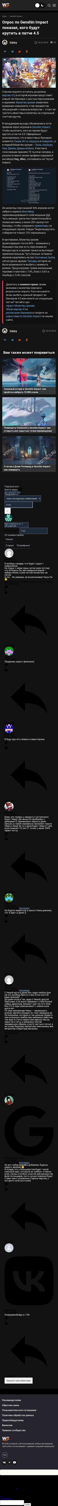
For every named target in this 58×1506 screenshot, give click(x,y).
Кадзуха (34, 141)
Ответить (6, 1499)
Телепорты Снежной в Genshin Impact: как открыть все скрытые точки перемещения (28, 429)
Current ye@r (12, 530)
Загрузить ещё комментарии (18, 1380)
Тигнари (32, 261)
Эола (38, 144)
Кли (4, 148)
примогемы (41, 225)
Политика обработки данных (18, 1415)
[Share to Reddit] (19, 51)
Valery (13, 42)
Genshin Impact (16, 16)
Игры (4, 16)
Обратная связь (10, 1405)
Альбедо (47, 144)
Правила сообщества (13, 1430)
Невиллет (47, 141)
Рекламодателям (11, 1400)
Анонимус (24, 908)
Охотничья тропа (44, 257)
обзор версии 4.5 (16, 309)
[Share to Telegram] (12, 51)
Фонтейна (28, 211)
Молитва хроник (25, 102)
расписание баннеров (19, 312)
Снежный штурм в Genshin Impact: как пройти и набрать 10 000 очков (25, 390)
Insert (27, 1504)
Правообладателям (13, 1420)
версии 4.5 (8, 95)
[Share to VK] (4, 51)
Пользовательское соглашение (19, 1410)
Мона (30, 148)
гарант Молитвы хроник (20, 305)
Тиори (17, 141)
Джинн (21, 148)
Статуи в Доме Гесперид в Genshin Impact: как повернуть (27, 468)
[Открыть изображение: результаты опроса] (29, 186)
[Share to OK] (26, 51)
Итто (25, 141)
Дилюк (12, 148)
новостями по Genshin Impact (23, 316)
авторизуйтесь (13, 492)
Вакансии (7, 1425)
